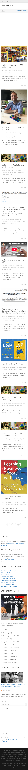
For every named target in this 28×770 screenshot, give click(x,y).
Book (9, 369)
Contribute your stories (7, 584)
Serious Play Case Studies (10, 648)
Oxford (21, 504)
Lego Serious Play (12, 172)
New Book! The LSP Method (12, 364)
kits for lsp (13, 267)
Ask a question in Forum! (7, 573)
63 (18, 524)
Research (6, 223)
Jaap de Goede (17, 135)
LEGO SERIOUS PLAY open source (14, 560)
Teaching (11, 223)
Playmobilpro (5, 269)
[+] (14, 54)
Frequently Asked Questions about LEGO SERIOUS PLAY (14, 765)
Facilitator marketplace (7, 577)
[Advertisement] (14, 28)
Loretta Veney (20, 172)
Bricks (9, 267)
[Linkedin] (7, 1)
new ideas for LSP (21, 267)
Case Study (10, 135)
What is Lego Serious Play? (8, 571)
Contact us (4, 545)
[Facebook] (5, 1)
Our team (18, 10)
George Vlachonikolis (11, 504)
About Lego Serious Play (9, 636)
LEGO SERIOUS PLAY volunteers (15, 543)
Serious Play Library (8, 653)
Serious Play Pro (7, 6)
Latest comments (6, 690)
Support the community (7, 582)
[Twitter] (2, 1)
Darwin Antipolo (12, 441)
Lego (18, 504)
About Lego (6, 633)
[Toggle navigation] (25, 5)
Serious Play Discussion (9, 651)
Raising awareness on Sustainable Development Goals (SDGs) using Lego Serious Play (14, 311)
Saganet (10, 137)
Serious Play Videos (21, 403)
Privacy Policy (13, 763)
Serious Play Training (9, 656)
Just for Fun (6, 639)
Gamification (11, 221)
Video (18, 405)
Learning (16, 221)
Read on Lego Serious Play (8, 578)
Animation (4, 405)
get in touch (14, 760)
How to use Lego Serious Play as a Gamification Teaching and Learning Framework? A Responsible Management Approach (13, 211)
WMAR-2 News (5, 174)
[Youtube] (10, 1)
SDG (18, 318)
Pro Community (7, 645)
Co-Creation (5, 441)
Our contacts (24, 10)
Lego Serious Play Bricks (9, 642)
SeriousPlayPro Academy (10, 662)
